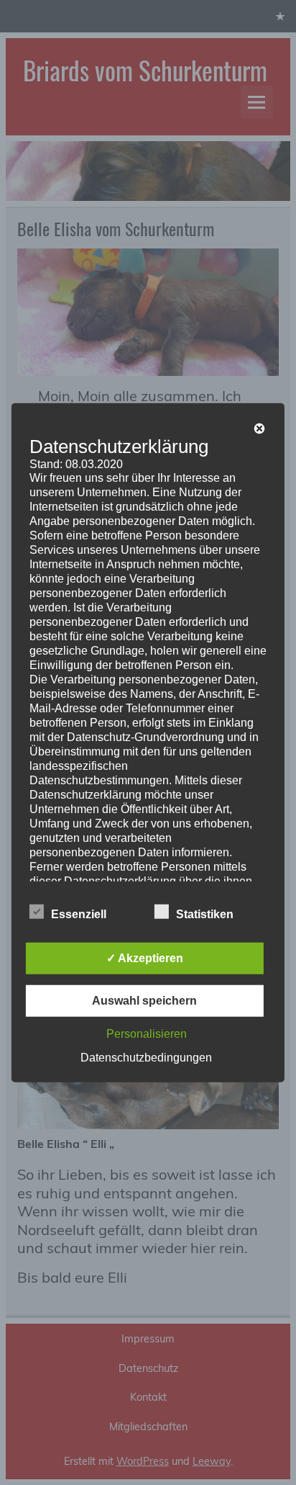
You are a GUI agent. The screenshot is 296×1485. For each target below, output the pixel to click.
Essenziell (78, 913)
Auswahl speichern (144, 1000)
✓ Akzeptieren (144, 957)
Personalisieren (146, 1033)
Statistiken (204, 913)
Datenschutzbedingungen (146, 1057)
